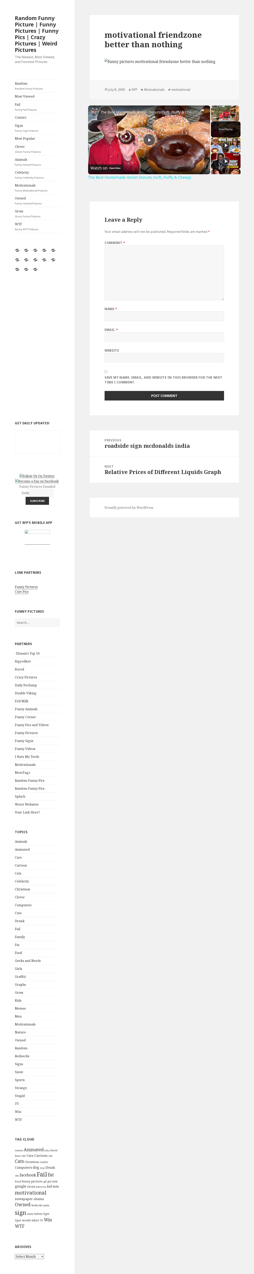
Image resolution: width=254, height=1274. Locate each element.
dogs (42, 1168)
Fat (17, 945)
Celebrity (29, 174)
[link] (94, 112)
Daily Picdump (26, 685)
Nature (20, 1032)
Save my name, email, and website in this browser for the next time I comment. (163, 379)
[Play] (226, 145)
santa (46, 1205)
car (23, 1156)
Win (18, 1112)
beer (18, 1156)
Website (112, 350)
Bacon (54, 1150)
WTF (26, 226)
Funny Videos (25, 749)
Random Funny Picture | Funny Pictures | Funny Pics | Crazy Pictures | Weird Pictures (37, 33)
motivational (30, 1192)
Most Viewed (25, 96)
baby (47, 1150)
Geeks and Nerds (28, 961)
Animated (22, 849)
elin (17, 1175)
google (20, 1186)
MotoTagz (22, 772)
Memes (20, 1008)
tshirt (35, 1220)
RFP (134, 89)
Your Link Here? (27, 812)
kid (49, 1186)
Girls (18, 968)
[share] (202, 110)
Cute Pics (22, 591)
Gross (27, 213)
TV (17, 1104)
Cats (18, 873)
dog (36, 1167)
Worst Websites (26, 804)
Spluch (20, 796)
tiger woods (23, 1220)
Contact (20, 117)
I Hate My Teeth (27, 757)
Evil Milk (21, 701)
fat (51, 1175)
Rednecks (22, 1056)
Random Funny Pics (29, 780)
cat (50, 1156)
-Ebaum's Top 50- (28, 653)
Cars (18, 857)
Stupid (20, 1096)
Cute (18, 913)
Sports (20, 1080)
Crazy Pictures (26, 677)
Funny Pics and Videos (32, 725)
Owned (28, 200)
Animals (28, 161)
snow (30, 1214)
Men (18, 1016)
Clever (28, 149)
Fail (26, 106)
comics (44, 1162)
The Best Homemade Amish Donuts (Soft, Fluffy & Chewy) (148, 112)
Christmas (22, 889)
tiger (46, 1214)
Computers (23, 905)
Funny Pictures (26, 587)
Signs (26, 128)
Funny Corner (25, 717)
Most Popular (25, 138)
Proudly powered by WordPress (129, 507)
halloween (41, 1186)
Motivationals (31, 187)
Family (20, 937)
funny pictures (32, 1181)
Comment (115, 243)
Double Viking (26, 693)
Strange (21, 1088)
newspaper (24, 1199)
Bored (19, 669)
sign (20, 1212)
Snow (19, 1072)
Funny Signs (24, 741)
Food (18, 953)
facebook (28, 1175)
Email (111, 330)
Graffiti (20, 976)
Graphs (20, 984)
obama (39, 1199)
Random (29, 85)
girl (49, 1181)
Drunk (20, 921)
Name (111, 309)
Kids (18, 1000)
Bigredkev (23, 661)
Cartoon (21, 865)
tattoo (38, 1214)
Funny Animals (26, 709)
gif (44, 1181)
